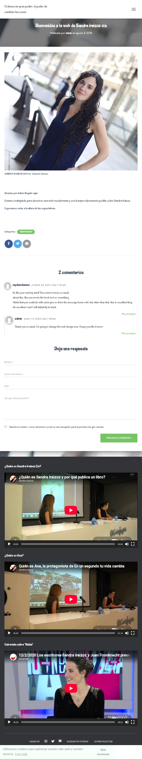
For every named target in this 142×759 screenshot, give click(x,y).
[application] (71, 510)
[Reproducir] (9, 544)
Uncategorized (26, 232)
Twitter (53, 741)
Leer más (21, 754)
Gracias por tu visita (77, 741)
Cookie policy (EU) (103, 741)
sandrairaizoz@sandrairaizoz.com (60, 740)
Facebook (34, 741)
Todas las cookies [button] (128, 752)
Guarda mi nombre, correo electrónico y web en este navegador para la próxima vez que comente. (56, 426)
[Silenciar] (127, 544)
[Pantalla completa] (133, 544)
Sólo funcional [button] (103, 752)
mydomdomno (21, 285)
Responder (130, 314)
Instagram (46, 741)
